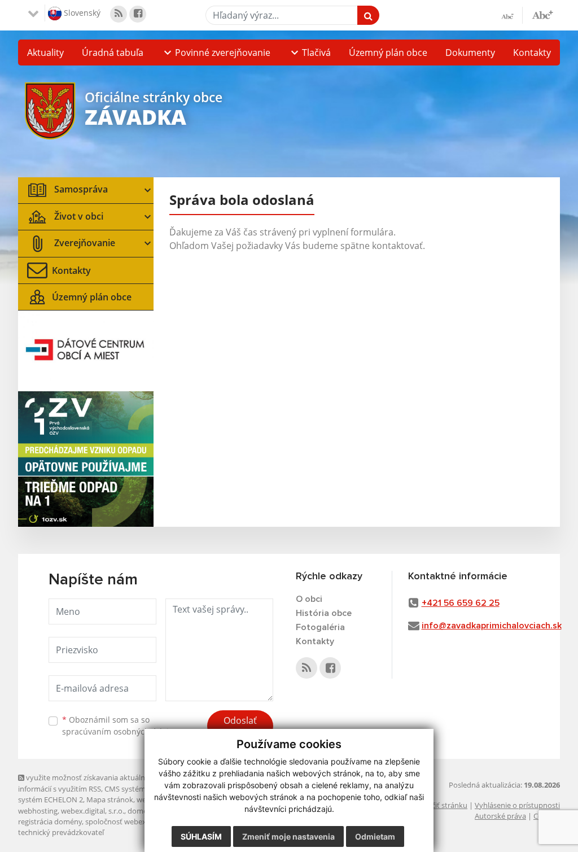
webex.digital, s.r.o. (92, 811)
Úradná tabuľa (112, 52)
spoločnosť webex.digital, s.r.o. (136, 821)
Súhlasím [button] (201, 836)
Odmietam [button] (375, 836)
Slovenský (81, 12)
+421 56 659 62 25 (461, 603)
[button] (215, 52)
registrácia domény (50, 821)
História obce (324, 613)
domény (141, 811)
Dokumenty (470, 52)
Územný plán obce (388, 52)
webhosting (38, 811)
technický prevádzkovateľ (61, 832)
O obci (309, 599)
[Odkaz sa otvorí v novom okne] (118, 14)
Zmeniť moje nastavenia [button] (288, 836)
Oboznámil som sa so (119, 725)
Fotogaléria (320, 627)
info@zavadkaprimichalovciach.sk (492, 625)
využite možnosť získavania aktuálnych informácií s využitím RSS (87, 782)
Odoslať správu (240, 727)
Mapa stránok (109, 799)
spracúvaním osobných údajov (119, 731)
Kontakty (532, 52)
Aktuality (45, 52)
